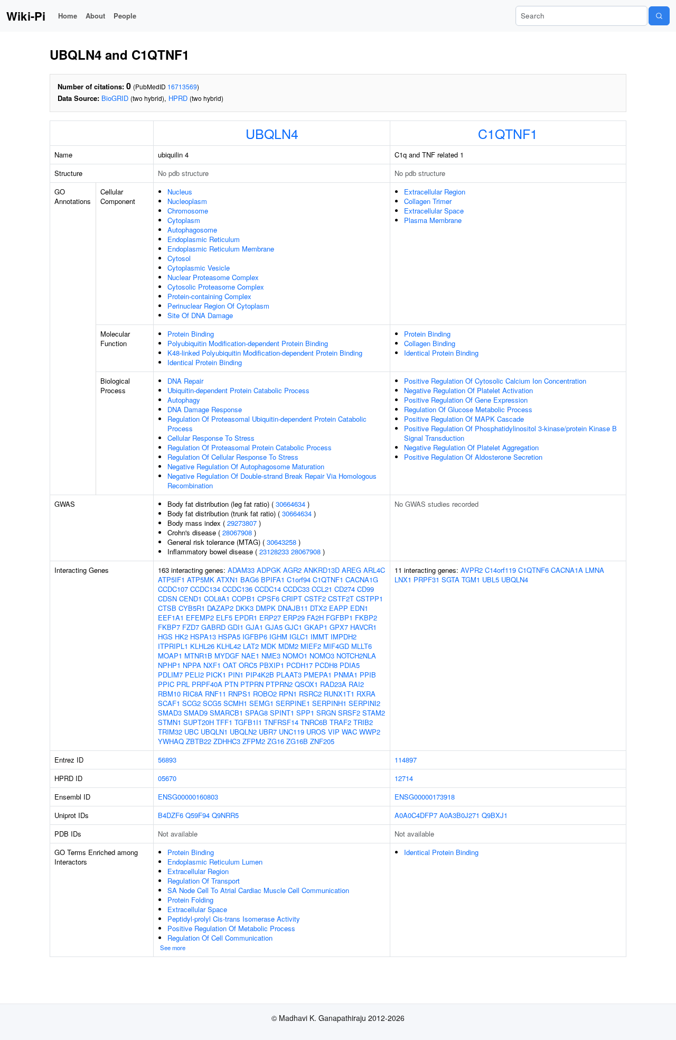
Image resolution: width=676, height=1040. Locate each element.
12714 (404, 778)
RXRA (365, 694)
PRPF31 (426, 579)
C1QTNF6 (533, 570)
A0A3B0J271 (459, 815)
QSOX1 (306, 684)
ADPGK (269, 570)
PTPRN (252, 684)
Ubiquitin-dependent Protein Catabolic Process (238, 390)
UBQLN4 (272, 133)
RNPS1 (239, 694)
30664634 (290, 504)
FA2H (315, 617)
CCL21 (322, 589)
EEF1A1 (171, 617)
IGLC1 (298, 637)
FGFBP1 (339, 617)
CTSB (167, 608)
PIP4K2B (260, 675)
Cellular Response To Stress (211, 438)
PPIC (166, 684)
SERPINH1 (329, 703)
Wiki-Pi (25, 15)
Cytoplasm (183, 220)
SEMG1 (261, 703)
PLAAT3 (289, 675)
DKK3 (244, 608)
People (125, 16)
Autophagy (183, 400)
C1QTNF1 (508, 133)
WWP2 (369, 732)
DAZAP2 (220, 608)
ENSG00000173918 (425, 797)
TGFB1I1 (248, 722)
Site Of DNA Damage (200, 315)
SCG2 (191, 703)
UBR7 (268, 732)
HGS (165, 637)
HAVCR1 (363, 627)
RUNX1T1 (339, 694)
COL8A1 (217, 598)
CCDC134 (205, 589)
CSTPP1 (369, 598)
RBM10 (169, 694)
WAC (349, 732)
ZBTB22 (198, 741)
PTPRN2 (279, 684)
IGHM (278, 637)
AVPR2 (472, 570)
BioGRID (114, 98)
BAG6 (249, 579)
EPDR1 (245, 617)
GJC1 (293, 627)
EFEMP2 (200, 617)
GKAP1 (315, 627)
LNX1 (403, 579)
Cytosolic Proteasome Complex (215, 287)
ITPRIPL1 (173, 646)
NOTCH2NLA (356, 656)
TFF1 (224, 722)
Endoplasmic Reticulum (203, 239)
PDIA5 (350, 665)
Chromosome (187, 211)
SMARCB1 (226, 713)
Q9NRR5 (225, 815)
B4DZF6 (170, 815)
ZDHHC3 (226, 741)
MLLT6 (361, 646)
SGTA (450, 579)
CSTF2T (341, 598)
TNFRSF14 (281, 722)
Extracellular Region (434, 192)
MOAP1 (170, 656)
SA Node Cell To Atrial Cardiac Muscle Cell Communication (258, 890)
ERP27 (270, 617)
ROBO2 (265, 694)
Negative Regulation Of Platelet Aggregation (471, 447)
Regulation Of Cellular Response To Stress (232, 457)
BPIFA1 (273, 579)
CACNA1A (567, 570)
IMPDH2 (343, 637)
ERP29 (294, 617)
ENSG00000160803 (188, 797)
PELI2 (194, 675)
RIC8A (193, 694)
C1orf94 (299, 579)
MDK (268, 646)
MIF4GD (336, 646)
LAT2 (251, 646)
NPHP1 (169, 665)
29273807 (242, 523)
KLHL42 (229, 646)
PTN (231, 684)
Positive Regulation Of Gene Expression (466, 400)
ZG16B (297, 741)
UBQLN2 (243, 732)
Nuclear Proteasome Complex (213, 277)
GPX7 (339, 627)
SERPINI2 (364, 703)
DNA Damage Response (204, 409)
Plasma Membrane (433, 220)
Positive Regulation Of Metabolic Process (231, 928)
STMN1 (169, 722)
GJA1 (254, 627)
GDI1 (235, 627)
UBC (191, 732)
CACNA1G (361, 579)
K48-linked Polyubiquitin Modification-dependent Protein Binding (264, 353)
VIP (334, 732)
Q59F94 (197, 815)
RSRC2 (310, 694)
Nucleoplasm (187, 201)
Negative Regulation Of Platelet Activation (468, 390)
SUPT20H (198, 722)
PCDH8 (326, 665)
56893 (167, 760)
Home (67, 16)
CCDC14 (268, 589)
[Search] (659, 15)
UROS (316, 732)
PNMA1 (346, 675)
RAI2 (356, 684)
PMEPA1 (318, 675)
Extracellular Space (434, 211)
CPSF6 (268, 598)
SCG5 (212, 703)
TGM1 (471, 579)
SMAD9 (196, 713)
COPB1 (243, 598)
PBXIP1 (271, 665)
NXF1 (212, 665)
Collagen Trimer (428, 201)
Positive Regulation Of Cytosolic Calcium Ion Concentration (495, 381)
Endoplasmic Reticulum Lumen (214, 862)
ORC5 (248, 665)
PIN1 (235, 675)
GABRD (213, 627)
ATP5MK (200, 579)
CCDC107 (173, 589)
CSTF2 (315, 598)
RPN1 (288, 694)
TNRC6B (314, 722)
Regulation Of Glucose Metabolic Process (468, 409)
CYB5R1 (192, 608)
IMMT (319, 637)
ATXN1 (227, 579)
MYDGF (226, 656)
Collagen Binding (429, 343)
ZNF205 (322, 741)
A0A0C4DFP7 (416, 815)
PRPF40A (207, 684)
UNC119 (291, 732)
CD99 (365, 589)
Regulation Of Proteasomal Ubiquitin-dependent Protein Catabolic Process (267, 423)
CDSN (167, 598)
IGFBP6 (254, 637)
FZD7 (190, 627)
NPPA (192, 665)
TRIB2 (363, 722)
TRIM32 (170, 732)
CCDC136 (237, 589)
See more (172, 947)
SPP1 (305, 713)
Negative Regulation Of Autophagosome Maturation (245, 466)
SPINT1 (282, 713)
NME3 (270, 656)
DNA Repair (185, 381)
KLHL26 (202, 646)
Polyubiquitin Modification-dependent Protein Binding (247, 343)
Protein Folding (190, 900)
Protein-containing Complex (209, 296)
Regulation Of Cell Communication (220, 938)
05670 (167, 778)
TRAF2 (340, 722)
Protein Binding (190, 334)
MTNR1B (198, 656)
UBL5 (490, 579)
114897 (406, 760)
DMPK (266, 608)
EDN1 (359, 608)
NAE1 (250, 656)
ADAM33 (241, 570)
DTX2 (318, 608)
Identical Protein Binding (204, 362)
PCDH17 (299, 665)
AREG (351, 570)
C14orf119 (500, 570)
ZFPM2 (253, 741)
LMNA (594, 570)
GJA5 (274, 627)
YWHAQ (171, 741)
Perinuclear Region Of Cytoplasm (218, 306)
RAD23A (333, 684)
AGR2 (292, 570)
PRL (183, 684)
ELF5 (224, 617)
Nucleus (179, 192)
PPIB (368, 675)
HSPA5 (229, 637)
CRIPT (291, 598)
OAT (230, 665)
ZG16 (275, 741)
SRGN (326, 713)
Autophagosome (192, 230)
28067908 (237, 532)
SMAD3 (170, 713)
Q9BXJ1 (495, 815)
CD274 (344, 589)
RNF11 (215, 694)
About (95, 16)
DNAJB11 (293, 608)
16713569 (182, 86)
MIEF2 (311, 646)
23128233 (274, 551)
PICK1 (216, 675)
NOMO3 (321, 656)
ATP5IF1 (171, 579)
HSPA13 (203, 637)
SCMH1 (235, 703)
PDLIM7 (170, 675)
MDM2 (288, 646)
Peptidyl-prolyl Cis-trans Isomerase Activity (233, 919)
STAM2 (373, 713)
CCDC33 (296, 589)
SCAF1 (169, 703)
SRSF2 (349, 713)
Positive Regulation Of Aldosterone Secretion (473, 457)
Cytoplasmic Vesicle (198, 268)
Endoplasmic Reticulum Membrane (220, 249)
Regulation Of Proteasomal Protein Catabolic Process (249, 447)
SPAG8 (256, 713)
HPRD (177, 98)
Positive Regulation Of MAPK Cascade (464, 419)
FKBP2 (366, 617)
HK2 (181, 637)
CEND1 (190, 598)
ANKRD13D (322, 570)
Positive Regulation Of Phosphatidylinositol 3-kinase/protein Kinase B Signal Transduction (510, 433)
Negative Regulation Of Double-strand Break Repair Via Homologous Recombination (272, 480)
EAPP (338, 608)
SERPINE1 (293, 703)
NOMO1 (295, 656)
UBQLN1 (214, 732)
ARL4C (374, 570)
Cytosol (179, 258)
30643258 (281, 542)
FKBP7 (169, 627)
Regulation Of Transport (203, 881)
